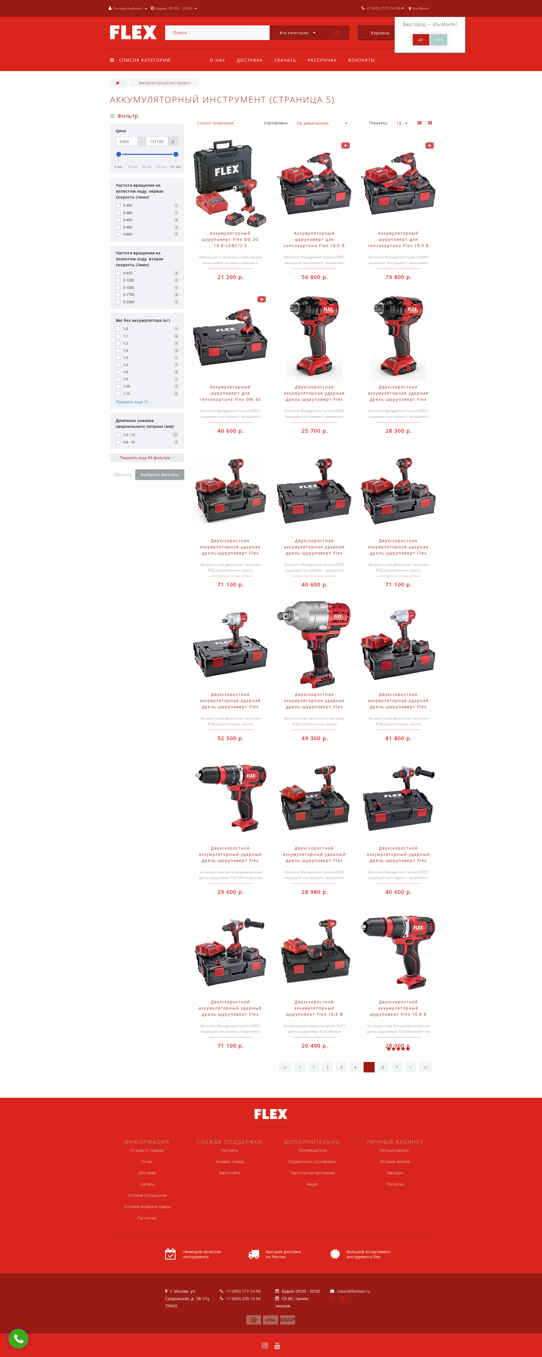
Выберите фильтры (160, 474)
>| (425, 1067)
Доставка (250, 60)
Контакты (361, 60)
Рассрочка (322, 60)
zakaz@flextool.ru (353, 1291)
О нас (218, 60)
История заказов (395, 1161)
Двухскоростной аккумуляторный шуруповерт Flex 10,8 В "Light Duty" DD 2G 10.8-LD (314, 1014)
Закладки (395, 1172)
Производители (312, 1150)
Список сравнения (215, 123)
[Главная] (117, 82)
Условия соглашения (147, 1195)
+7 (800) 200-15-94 (243, 1298)
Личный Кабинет (394, 1150)
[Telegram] (342, 1299)
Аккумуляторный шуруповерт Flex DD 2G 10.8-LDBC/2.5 (230, 239)
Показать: (378, 123)
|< (285, 1067)
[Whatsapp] (333, 1298)
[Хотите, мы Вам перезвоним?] (18, 1338)
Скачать (285, 60)
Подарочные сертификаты (312, 1161)
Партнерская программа (312, 1172)
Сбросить (122, 474)
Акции (312, 1184)
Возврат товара (230, 1161)
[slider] (118, 154)
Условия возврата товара (147, 1206)
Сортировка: (276, 123)
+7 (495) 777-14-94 (243, 1291)
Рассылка (394, 1184)
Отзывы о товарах (147, 1150)
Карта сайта (229, 1172)
